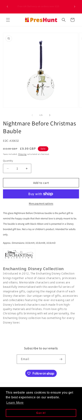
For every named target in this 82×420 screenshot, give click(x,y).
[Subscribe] (61, 359)
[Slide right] (49, 115)
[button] (8, 19)
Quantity (8, 160)
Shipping (22, 154)
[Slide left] (32, 115)
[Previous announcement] (7, 6)
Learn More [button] (15, 402)
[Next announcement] (74, 6)
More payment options (41, 203)
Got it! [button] (41, 412)
